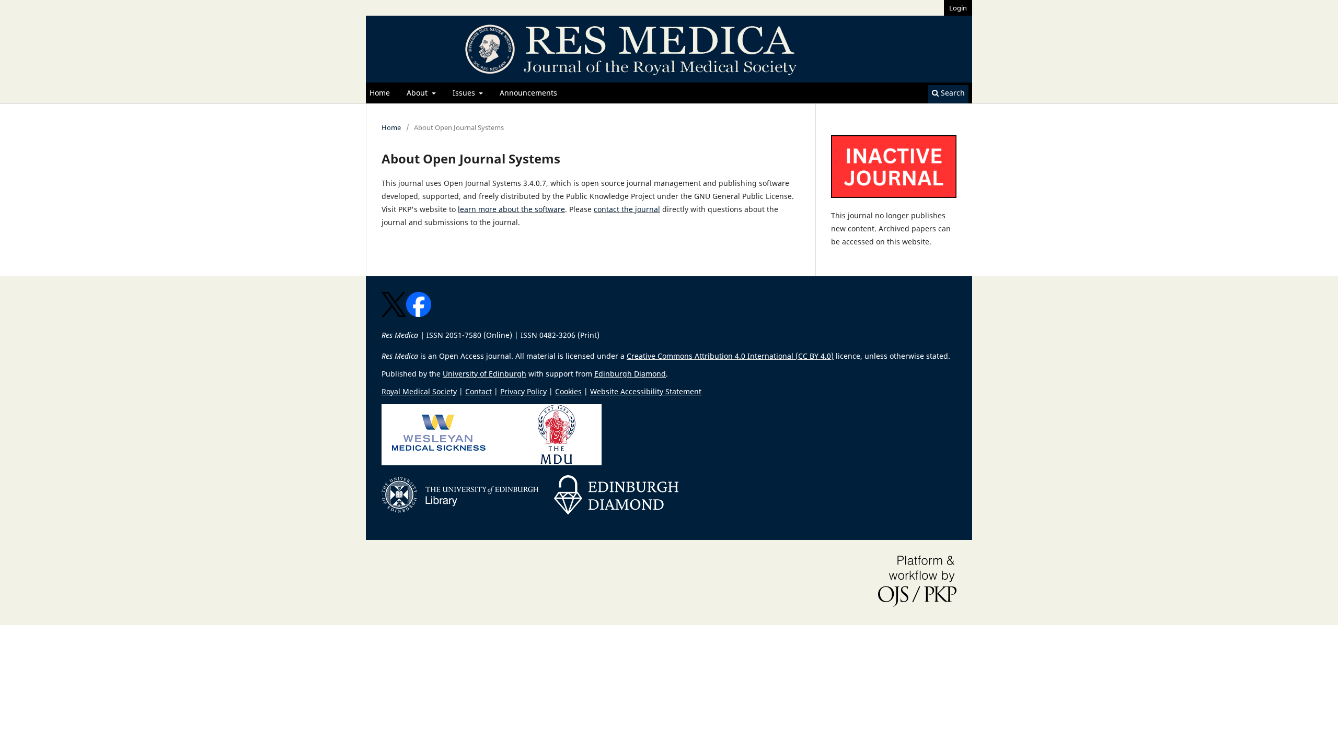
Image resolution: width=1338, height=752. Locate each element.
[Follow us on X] (394, 314)
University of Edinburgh (484, 374)
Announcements (528, 93)
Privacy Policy (523, 391)
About (418, 93)
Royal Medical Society (419, 391)
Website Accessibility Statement (645, 391)
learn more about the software (511, 209)
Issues (465, 93)
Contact (478, 391)
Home (380, 93)
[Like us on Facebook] (418, 314)
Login (958, 8)
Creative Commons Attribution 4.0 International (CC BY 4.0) (730, 356)
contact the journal (627, 209)
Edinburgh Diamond (630, 374)
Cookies (568, 391)
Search (952, 93)
